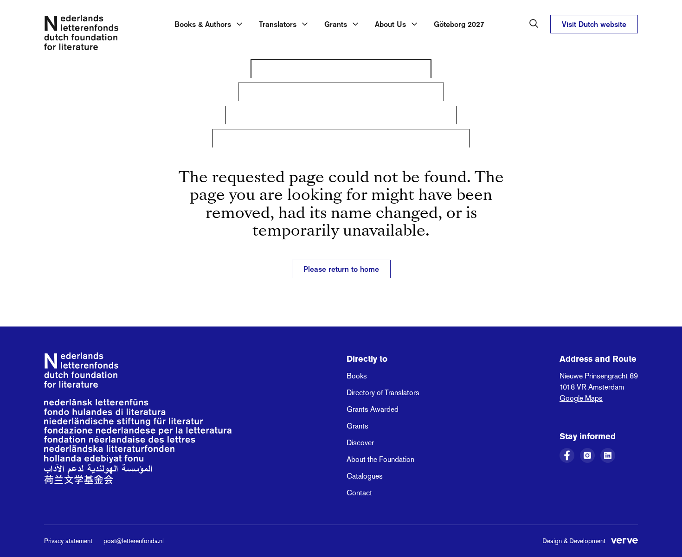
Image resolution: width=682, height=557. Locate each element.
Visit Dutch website (594, 24)
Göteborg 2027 (459, 24)
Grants (357, 426)
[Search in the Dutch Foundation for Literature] (534, 23)
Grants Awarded (373, 409)
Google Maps (581, 398)
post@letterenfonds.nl (133, 541)
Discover (360, 443)
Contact (359, 493)
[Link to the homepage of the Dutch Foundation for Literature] (81, 34)
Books (357, 376)
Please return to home (341, 269)
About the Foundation (380, 459)
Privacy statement (68, 541)
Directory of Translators (383, 392)
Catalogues (365, 476)
